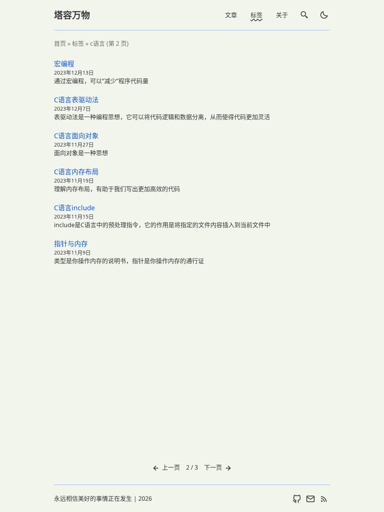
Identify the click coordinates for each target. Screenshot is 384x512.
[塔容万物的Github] (297, 498)
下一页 (214, 467)
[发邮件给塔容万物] (310, 498)
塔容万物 (72, 15)
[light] (324, 15)
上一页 (170, 467)
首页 (60, 43)
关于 (282, 15)
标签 (256, 15)
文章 (231, 15)
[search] (304, 15)
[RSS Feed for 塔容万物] (324, 498)
